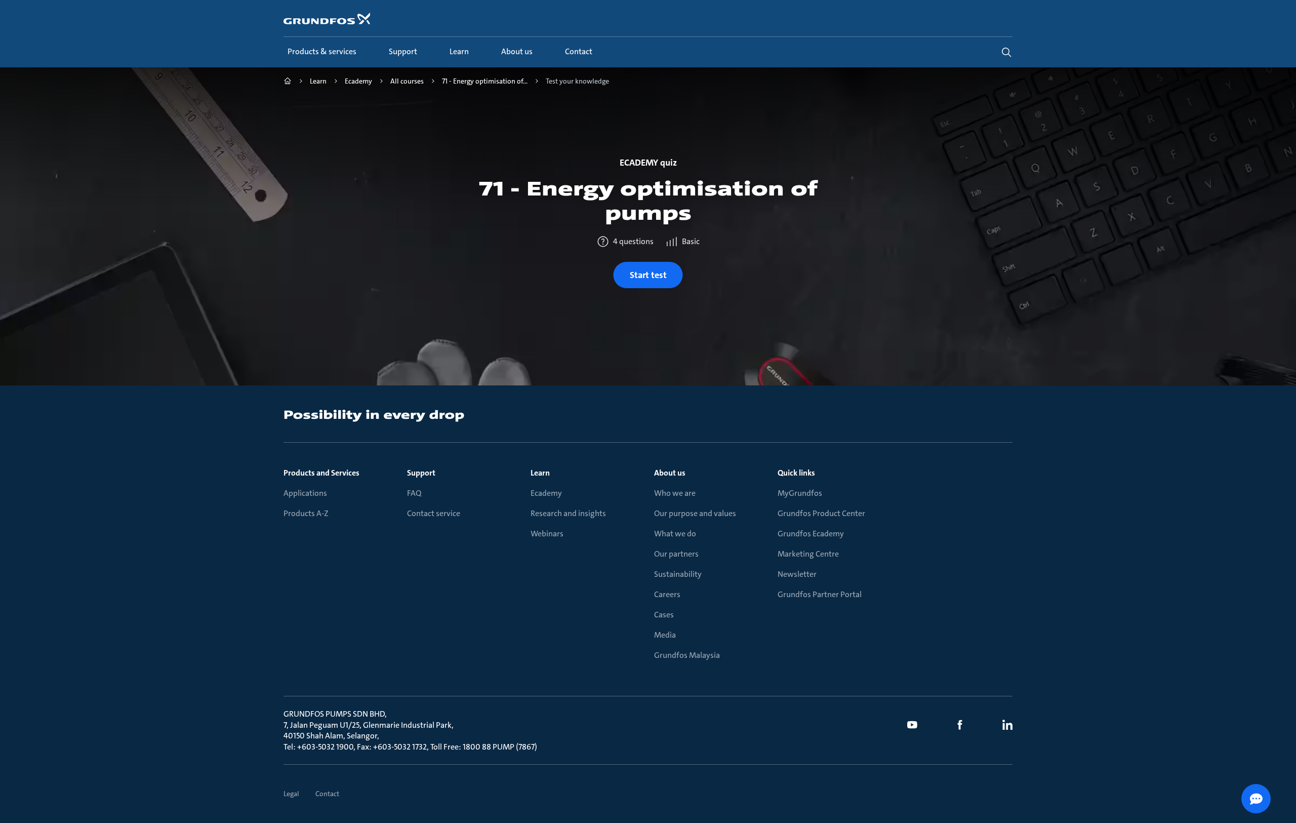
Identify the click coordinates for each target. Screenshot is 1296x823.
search (1006, 52)
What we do (675, 533)
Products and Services (321, 472)
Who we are (675, 493)
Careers (667, 594)
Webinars (547, 533)
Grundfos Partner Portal (820, 594)
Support (421, 472)
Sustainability (678, 574)
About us (669, 472)
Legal (291, 793)
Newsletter (797, 574)
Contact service (433, 513)
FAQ (414, 493)
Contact (327, 793)
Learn (540, 472)
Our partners (676, 553)
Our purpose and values (695, 513)
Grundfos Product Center (821, 513)
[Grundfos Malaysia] (288, 82)
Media (665, 635)
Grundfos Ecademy (811, 533)
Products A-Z (306, 513)
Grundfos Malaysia (687, 655)
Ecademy (546, 493)
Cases (664, 614)
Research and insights (568, 513)
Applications (305, 493)
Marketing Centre (808, 553)
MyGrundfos (800, 493)
